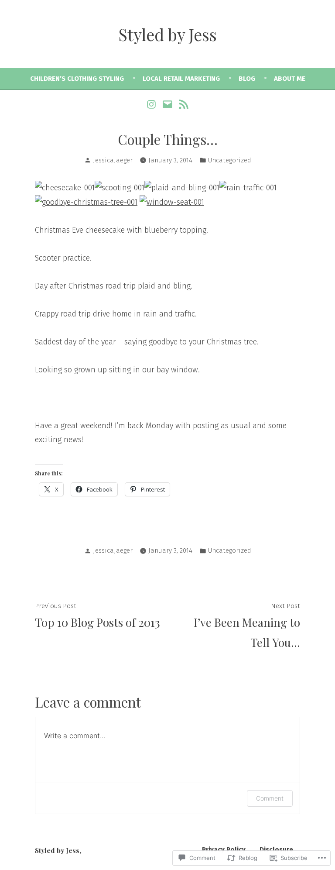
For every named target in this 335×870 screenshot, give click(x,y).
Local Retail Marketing (181, 79)
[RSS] (182, 104)
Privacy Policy (224, 849)
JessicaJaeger (113, 160)
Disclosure (276, 849)
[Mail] (168, 104)
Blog (247, 79)
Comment (270, 798)
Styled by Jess (168, 34)
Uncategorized (229, 160)
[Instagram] (152, 104)
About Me (289, 79)
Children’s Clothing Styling (77, 79)
